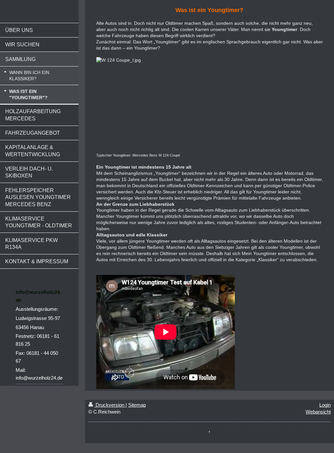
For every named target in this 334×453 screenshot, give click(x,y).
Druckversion (110, 405)
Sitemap (137, 405)
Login (325, 405)
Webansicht (318, 412)
